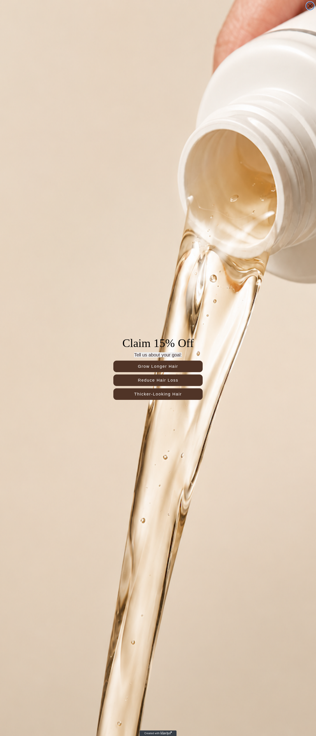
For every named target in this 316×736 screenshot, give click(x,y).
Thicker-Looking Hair (158, 394)
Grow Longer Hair (158, 366)
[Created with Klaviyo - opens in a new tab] (158, 733)
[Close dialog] (310, 6)
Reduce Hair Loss (158, 380)
